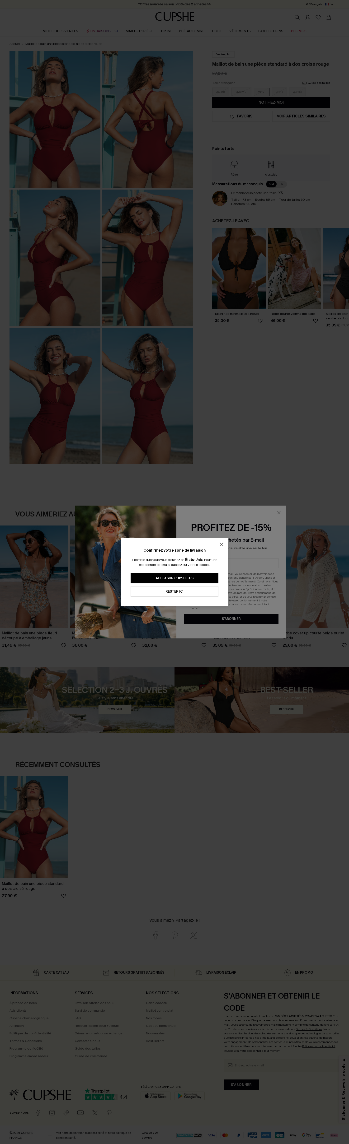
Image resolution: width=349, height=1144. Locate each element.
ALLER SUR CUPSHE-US (174, 578)
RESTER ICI (174, 591)
